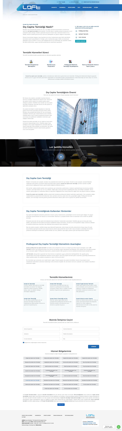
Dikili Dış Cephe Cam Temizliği (70, 366)
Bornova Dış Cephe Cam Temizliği (70, 362)
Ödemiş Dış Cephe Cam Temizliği (32, 384)
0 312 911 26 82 (74, 2)
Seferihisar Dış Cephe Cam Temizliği (51, 384)
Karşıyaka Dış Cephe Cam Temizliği (32, 375)
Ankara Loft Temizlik (31, 7)
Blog (79, 7)
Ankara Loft (25, 14)
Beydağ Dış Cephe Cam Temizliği (51, 362)
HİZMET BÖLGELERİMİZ (27, 415)
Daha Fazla (61, 404)
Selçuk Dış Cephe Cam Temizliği (70, 384)
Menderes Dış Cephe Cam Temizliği (51, 380)
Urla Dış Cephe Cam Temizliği (70, 388)
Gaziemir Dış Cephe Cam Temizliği (32, 370)
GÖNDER (93, 346)
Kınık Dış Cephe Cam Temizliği (70, 375)
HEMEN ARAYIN (80, 41)
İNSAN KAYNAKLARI (57, 415)
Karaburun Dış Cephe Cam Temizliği (89, 371)
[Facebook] (26, 2)
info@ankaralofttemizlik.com (39, 421)
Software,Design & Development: (31, 425)
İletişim (96, 7)
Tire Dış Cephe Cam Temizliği (89, 384)
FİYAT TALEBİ (62, 2)
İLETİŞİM (23, 417)
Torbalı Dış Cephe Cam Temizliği (51, 388)
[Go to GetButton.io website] (118, 429)
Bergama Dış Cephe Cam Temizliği (32, 362)
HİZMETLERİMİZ (47, 415)
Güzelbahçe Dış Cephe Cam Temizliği (51, 371)
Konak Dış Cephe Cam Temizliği (32, 380)
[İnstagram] (24, 2)
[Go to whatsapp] (118, 427)
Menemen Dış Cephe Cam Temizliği (70, 380)
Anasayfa (54, 7)
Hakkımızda (62, 7)
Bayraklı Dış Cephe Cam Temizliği (89, 358)
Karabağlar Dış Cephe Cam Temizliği (70, 371)
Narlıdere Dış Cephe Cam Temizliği (89, 380)
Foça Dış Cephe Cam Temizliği (89, 366)
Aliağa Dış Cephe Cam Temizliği (32, 358)
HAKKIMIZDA (38, 415)
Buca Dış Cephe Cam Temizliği (89, 362)
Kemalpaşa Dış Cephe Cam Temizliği (51, 376)
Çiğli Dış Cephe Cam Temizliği (51, 366)
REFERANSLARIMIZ (69, 415)
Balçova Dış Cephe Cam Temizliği (51, 358)
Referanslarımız (87, 7)
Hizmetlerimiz (71, 7)
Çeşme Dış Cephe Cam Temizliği (32, 366)
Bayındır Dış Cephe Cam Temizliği (70, 358)
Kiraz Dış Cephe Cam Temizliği (89, 375)
